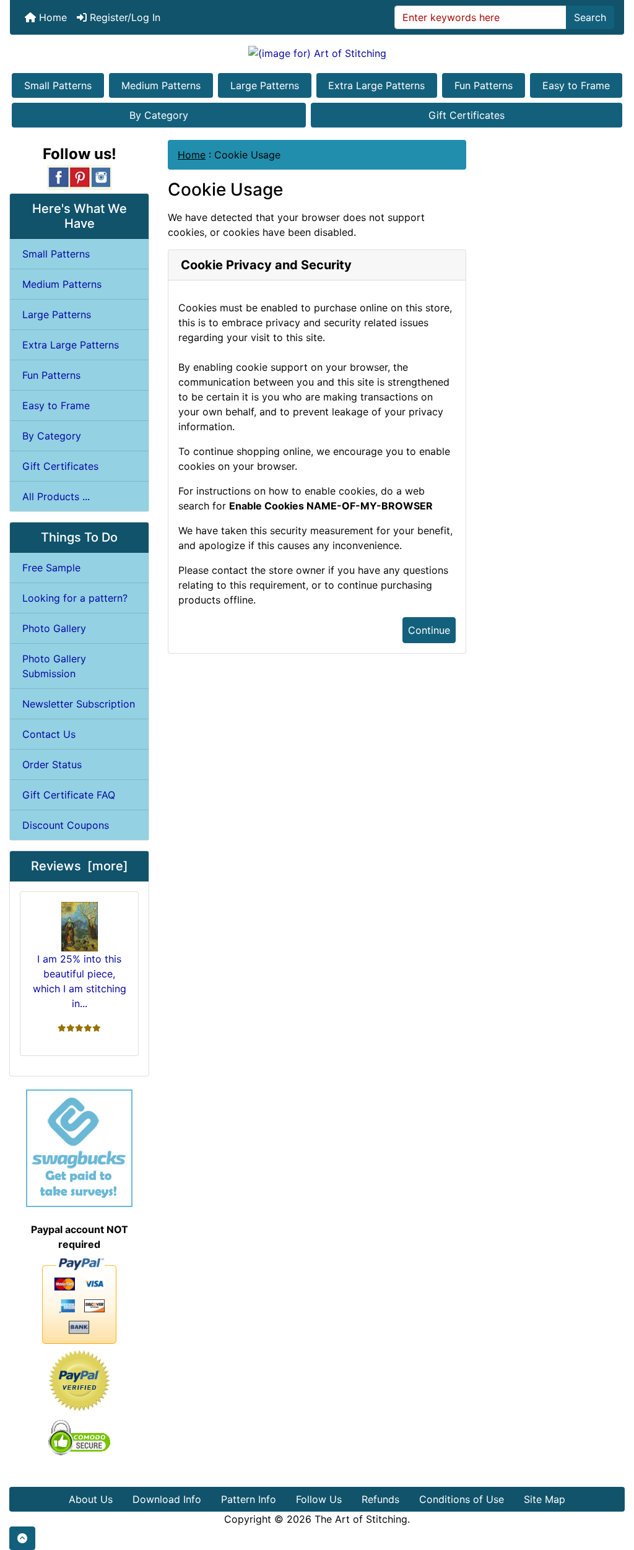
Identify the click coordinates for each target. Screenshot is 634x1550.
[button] (22, 1538)
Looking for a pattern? (75, 598)
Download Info (166, 1499)
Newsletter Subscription (78, 704)
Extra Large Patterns (376, 85)
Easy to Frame (576, 85)
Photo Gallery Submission (54, 666)
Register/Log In (123, 17)
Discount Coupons (65, 825)
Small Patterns (58, 85)
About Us (91, 1499)
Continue (429, 630)
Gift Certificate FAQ (68, 795)
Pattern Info (248, 1499)
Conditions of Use (461, 1499)
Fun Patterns (483, 85)
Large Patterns (264, 85)
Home (51, 17)
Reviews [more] (79, 866)
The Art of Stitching (361, 1519)
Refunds (380, 1499)
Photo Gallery (54, 628)
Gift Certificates (466, 115)
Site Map (544, 1499)
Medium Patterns (161, 85)
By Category (158, 115)
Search (590, 17)
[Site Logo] (317, 53)
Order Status (52, 764)
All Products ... (56, 496)
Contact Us (49, 734)
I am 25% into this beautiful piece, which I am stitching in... (79, 981)
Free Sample (51, 567)
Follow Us (319, 1499)
